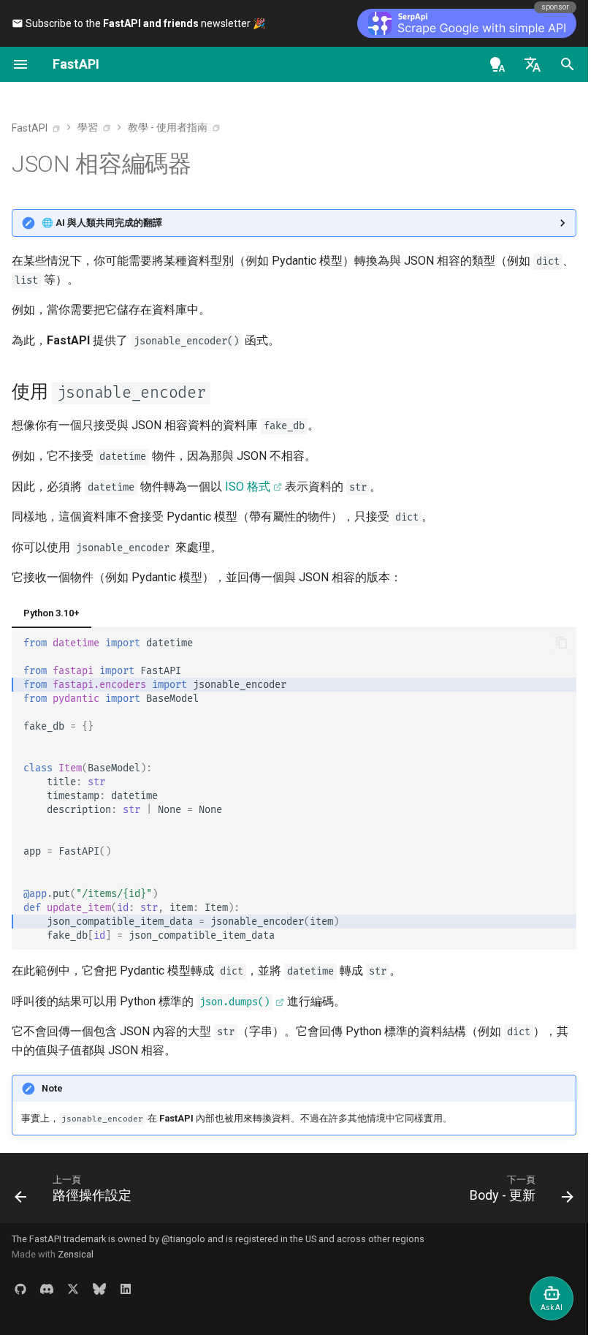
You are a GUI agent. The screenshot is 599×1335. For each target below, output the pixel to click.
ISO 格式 (247, 486)
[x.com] (73, 1288)
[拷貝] (562, 642)
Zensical (76, 1254)
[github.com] (20, 1288)
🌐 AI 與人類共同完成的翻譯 (102, 222)
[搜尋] (567, 64)
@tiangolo (183, 1238)
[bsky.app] (99, 1288)
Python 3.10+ (51, 613)
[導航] (20, 64)
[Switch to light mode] (497, 64)
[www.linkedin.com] (125, 1288)
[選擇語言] (532, 64)
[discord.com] (46, 1288)
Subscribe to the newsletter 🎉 (144, 23)
